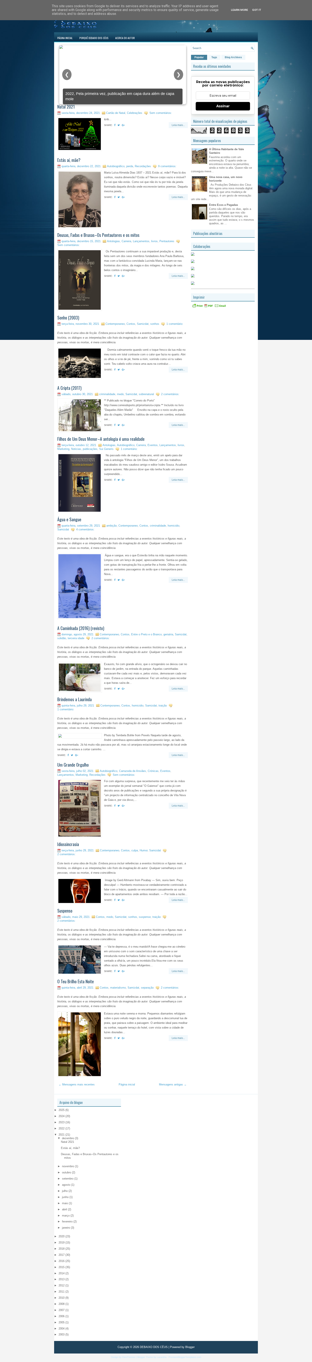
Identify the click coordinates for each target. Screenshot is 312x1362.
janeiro (66, 1227)
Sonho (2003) (68, 317)
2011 (62, 1291)
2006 (62, 1316)
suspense (145, 916)
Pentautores (166, 241)
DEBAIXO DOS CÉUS (154, 1347)
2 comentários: (170, 394)
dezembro (68, 1138)
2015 (62, 1267)
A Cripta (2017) (69, 388)
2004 (62, 1328)
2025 (62, 1110)
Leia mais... (178, 125)
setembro (68, 1178)
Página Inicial (65, 38)
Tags (214, 57)
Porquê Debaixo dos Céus (93, 38)
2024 (62, 1116)
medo (120, 394)
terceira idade (76, 638)
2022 (62, 1128)
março (66, 1215)
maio (65, 1203)
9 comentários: (167, 166)
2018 (62, 1248)
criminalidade (107, 394)
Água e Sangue (69, 519)
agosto (66, 1184)
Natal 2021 (66, 106)
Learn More (239, 9)
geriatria (168, 634)
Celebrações (134, 112)
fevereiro (67, 1221)
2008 (62, 1303)
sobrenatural (146, 394)
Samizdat (143, 323)
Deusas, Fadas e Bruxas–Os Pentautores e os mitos (98, 235)
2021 (62, 1134)
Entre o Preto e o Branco (146, 634)
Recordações (143, 166)
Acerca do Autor (125, 38)
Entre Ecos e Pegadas (223, 204)
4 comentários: (85, 529)
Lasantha (161, 1357)
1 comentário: (174, 323)
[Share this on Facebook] (115, 125)
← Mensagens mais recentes (77, 1084)
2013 (62, 1279)
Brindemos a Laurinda (74, 699)
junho (65, 1197)
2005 (62, 1322)
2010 (62, 1297)
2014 (62, 1273)
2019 (62, 1242)
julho (65, 1190)
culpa (134, 850)
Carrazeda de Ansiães (132, 771)
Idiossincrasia (68, 844)
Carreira (126, 241)
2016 (62, 1261)
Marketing (63, 449)
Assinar (223, 106)
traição (163, 705)
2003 (62, 1334)
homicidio (173, 525)
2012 (62, 1285)
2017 (62, 1254)
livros (154, 241)
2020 (62, 1236)
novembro (68, 1166)
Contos (130, 323)
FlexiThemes (128, 1357)
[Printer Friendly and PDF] (209, 307)
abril (65, 1209)
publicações (90, 449)
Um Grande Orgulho (73, 764)
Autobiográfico (116, 166)
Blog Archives (233, 57)
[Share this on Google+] (123, 125)
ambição (111, 525)
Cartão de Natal (115, 112)
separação (147, 987)
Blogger (190, 1347)
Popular (199, 57)
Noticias (76, 449)
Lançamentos (141, 241)
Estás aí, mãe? (68, 160)
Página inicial (127, 1084)
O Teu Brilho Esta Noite (75, 981)
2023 (62, 1122)
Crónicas (153, 771)
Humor (144, 850)
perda (129, 166)
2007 (62, 1310)
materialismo (118, 987)
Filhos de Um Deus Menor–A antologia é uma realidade (101, 439)
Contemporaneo (115, 323)
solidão (61, 638)
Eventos (153, 445)
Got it (256, 9)
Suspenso (64, 910)
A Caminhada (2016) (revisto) (80, 628)
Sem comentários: (160, 112)
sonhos (154, 323)
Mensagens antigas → (173, 1084)
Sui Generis (106, 449)
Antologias (113, 241)
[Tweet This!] (119, 125)
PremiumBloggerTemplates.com (185, 1357)
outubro (67, 1172)
